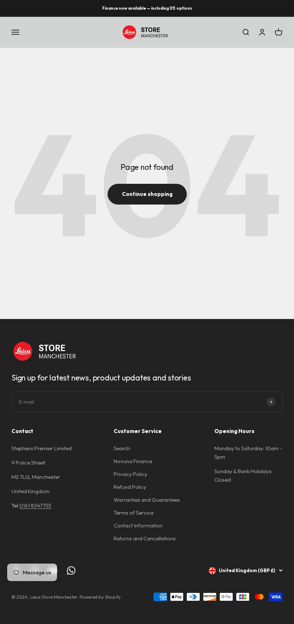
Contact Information (138, 525)
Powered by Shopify (100, 597)
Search (122, 448)
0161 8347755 (35, 505)
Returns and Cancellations (145, 538)
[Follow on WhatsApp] (71, 570)
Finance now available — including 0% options (147, 8)
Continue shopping (147, 194)
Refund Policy (130, 486)
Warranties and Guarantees (147, 499)
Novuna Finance (133, 461)
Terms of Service (133, 512)
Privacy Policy (130, 474)
